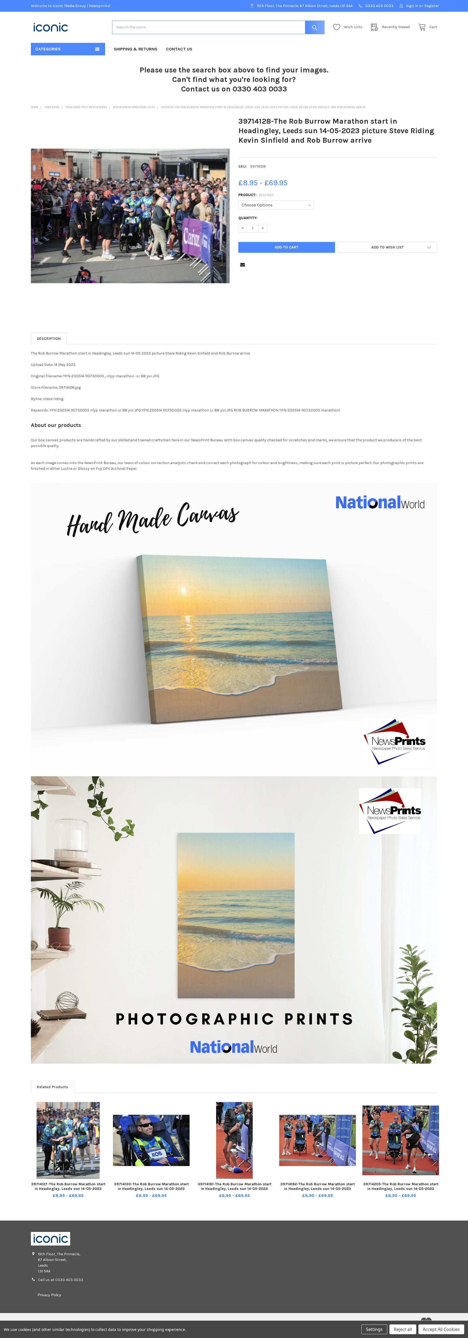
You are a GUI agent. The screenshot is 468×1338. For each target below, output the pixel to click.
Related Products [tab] (52, 1087)
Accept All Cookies (441, 1329)
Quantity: (248, 218)
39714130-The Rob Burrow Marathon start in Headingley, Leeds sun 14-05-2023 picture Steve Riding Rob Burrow (151, 1189)
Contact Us (179, 49)
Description (49, 338)
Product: (256, 195)
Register (431, 6)
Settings (374, 1329)
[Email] (242, 264)
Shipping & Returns (135, 49)
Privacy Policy (49, 1295)
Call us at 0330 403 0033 (60, 1280)
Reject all (403, 1329)
